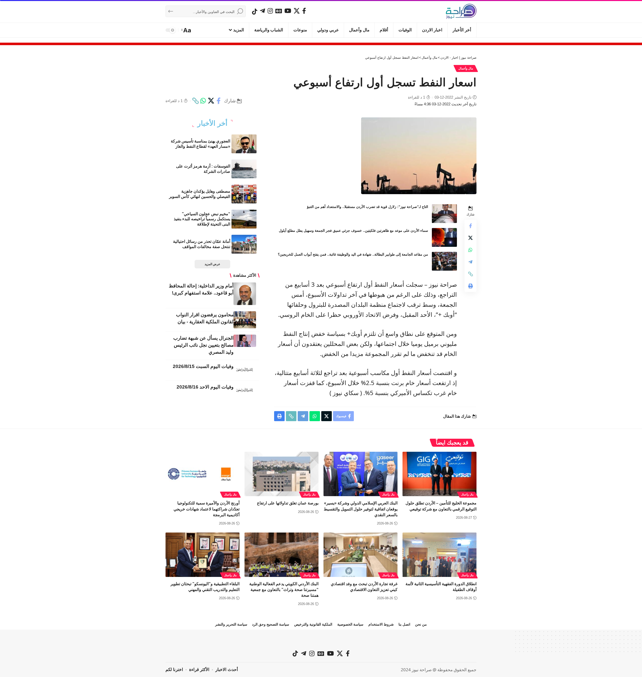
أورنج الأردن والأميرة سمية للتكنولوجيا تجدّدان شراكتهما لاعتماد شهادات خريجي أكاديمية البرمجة (206, 509)
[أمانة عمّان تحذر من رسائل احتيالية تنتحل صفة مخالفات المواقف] (244, 244)
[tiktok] (255, 12)
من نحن (421, 624)
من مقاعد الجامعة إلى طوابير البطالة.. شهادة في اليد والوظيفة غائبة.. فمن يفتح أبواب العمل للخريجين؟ (353, 254)
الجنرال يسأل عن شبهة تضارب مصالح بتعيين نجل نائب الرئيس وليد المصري (203, 345)
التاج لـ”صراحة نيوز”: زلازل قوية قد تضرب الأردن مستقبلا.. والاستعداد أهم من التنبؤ (367, 207)
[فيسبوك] (304, 11)
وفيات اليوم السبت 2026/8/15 (203, 366)
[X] (296, 11)
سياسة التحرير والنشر (231, 624)
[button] (187, 30)
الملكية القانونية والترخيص (313, 624)
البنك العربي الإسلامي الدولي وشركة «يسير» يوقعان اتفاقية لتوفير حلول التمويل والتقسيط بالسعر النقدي (360, 509)
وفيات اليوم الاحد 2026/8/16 (205, 387)
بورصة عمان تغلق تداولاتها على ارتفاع (287, 503)
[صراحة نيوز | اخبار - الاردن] (461, 11)
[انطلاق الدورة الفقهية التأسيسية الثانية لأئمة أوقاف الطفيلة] (439, 555)
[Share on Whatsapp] (203, 101)
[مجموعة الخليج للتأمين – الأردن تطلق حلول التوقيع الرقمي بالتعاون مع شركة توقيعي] (439, 474)
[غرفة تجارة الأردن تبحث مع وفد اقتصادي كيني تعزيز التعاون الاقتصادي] (360, 555)
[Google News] (278, 11)
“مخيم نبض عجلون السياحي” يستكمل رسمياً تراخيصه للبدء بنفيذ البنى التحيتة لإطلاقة (202, 219)
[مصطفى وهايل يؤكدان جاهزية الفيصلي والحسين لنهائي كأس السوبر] (244, 194)
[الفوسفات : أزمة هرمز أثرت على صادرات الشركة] (244, 169)
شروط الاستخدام (381, 624)
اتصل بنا (404, 624)
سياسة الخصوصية (350, 624)
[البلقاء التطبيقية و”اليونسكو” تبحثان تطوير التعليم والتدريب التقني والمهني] (202, 555)
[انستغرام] (270, 11)
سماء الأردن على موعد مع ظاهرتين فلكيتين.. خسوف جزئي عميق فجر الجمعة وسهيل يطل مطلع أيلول (353, 231)
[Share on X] (210, 101)
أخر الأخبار (212, 123)
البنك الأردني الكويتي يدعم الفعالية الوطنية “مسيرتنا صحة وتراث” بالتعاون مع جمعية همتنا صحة (283, 589)
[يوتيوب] (287, 11)
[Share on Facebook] (218, 101)
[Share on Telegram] (470, 262)
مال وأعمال (465, 68)
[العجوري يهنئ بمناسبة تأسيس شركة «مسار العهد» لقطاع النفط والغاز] (244, 143)
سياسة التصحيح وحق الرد (270, 624)
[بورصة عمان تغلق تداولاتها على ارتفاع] (281, 474)
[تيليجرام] (262, 11)
